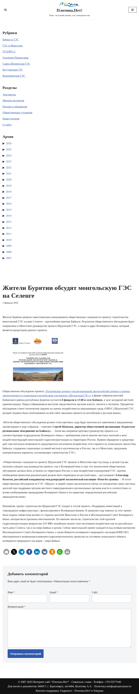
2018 (9, 191)
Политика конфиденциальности (112, 686)
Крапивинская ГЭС (14, 75)
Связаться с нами (81, 682)
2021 (9, 173)
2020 (9, 179)
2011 (9, 233)
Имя (11, 592)
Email (54, 592)
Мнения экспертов (13, 100)
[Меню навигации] (132, 10)
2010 (9, 239)
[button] (6, 552)
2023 (9, 161)
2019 (9, 185)
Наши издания (11, 118)
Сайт (95, 592)
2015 (9, 209)
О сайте (7, 124)
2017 (9, 197)
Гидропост (66, 690)
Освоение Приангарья (15, 57)
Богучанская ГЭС (13, 69)
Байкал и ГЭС (11, 39)
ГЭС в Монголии (13, 45)
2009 (9, 245)
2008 (9, 252)
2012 (9, 227)
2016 (9, 203)
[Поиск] (5, 9)
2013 (9, 221)
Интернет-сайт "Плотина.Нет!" (51, 682)
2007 (9, 258)
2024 (9, 155)
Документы (9, 94)
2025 (9, 149)
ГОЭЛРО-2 (9, 51)
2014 (9, 215)
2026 (9, 143)
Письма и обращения (15, 106)
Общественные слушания (17, 112)
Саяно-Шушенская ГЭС (16, 63)
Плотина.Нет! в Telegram (88, 690)
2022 (9, 167)
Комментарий (17, 606)
